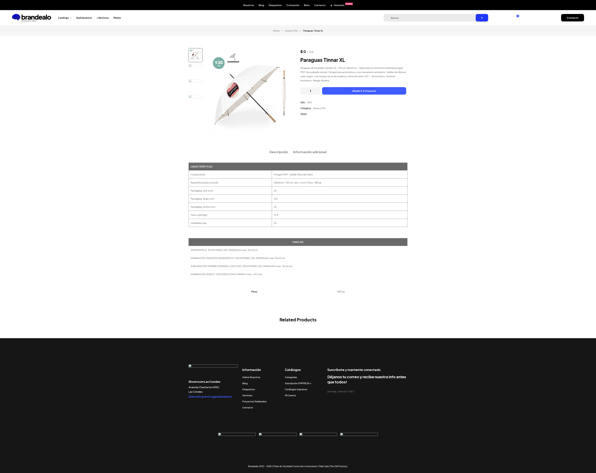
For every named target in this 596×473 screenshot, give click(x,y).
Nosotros (248, 5)
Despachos (275, 5)
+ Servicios (103, 17)
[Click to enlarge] (211, 131)
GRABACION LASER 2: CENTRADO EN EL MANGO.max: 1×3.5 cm (226, 274)
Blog (261, 5)
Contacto (319, 5)
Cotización (292, 5)
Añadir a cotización (364, 90)
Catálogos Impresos (296, 389)
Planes (117, 17)
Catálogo (63, 17)
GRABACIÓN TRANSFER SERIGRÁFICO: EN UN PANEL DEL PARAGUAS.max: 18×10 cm (238, 257)
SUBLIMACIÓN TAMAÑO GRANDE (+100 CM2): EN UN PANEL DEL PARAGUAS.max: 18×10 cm (241, 266)
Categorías (291, 377)
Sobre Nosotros (251, 377)
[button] (572, 17)
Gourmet (343, 5)
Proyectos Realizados (254, 401)
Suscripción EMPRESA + (298, 383)
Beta (306, 5)
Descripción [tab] (279, 152)
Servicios (247, 395)
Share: (303, 113)
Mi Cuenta (290, 395)
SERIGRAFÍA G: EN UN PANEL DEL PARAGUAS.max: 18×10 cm (224, 249)
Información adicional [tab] (309, 152)
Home (276, 30)
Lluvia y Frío (291, 30)
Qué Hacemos (84, 17)
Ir (482, 17)
